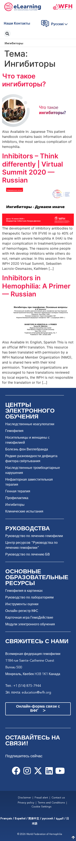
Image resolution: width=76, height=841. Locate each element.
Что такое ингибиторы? (24, 80)
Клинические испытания (24, 511)
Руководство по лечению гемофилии (34, 536)
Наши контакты (17, 23)
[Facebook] (16, 771)
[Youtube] (60, 771)
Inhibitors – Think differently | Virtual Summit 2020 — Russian (32, 168)
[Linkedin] (49, 771)
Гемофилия (14, 431)
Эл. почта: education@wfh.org (28, 692)
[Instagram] (27, 771)
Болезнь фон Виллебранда (26, 449)
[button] (60, 24)
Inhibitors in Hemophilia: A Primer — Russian (36, 286)
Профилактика (16, 498)
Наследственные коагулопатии (29, 424)
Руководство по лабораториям (29, 597)
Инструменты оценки (21, 604)
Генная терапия (17, 491)
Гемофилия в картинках (24, 591)
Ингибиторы (14, 505)
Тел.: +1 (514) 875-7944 (23, 686)
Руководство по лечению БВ (27, 554)
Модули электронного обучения (30, 624)
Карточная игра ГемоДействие (29, 617)
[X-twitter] (38, 771)
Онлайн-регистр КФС (21, 611)
